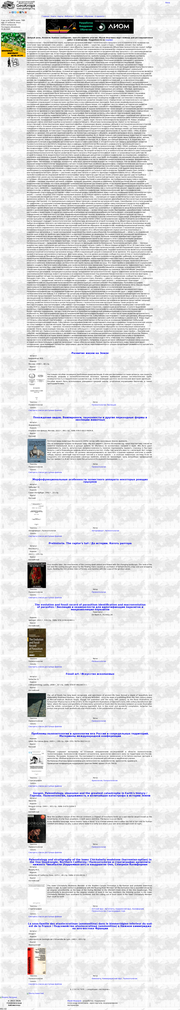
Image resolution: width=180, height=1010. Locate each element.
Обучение (88, 16)
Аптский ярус (98, 909)
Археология (97, 781)
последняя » (104, 989)
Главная (45, 16)
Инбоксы (69, 16)
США (123, 911)
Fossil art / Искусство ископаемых (90, 674)
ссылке (109, 40)
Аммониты (96, 979)
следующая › (92, 989)
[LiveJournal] (23, 12)
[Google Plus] (25, 12)
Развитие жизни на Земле (90, 353)
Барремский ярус (123, 909)
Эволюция (111, 405)
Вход (167, 3)
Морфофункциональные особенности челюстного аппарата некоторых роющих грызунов (90, 480)
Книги (53, 16)
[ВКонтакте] (13, 12)
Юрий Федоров (74, 1001)
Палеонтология (99, 405)
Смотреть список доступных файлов (45, 410)
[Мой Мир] (20, 12)
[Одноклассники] (18, 12)
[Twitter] (15, 12)
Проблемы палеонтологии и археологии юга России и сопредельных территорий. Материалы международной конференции (90, 735)
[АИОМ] (90, 26)
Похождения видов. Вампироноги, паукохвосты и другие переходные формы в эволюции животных (90, 418)
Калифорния (138, 909)
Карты (60, 16)
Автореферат (98, 531)
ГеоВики (79, 16)
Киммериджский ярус (112, 979)
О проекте (99, 16)
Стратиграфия (113, 911)
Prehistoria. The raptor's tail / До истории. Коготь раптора (90, 543)
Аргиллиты (110, 909)
